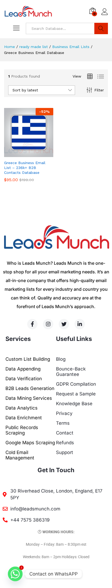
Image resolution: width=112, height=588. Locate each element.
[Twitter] (64, 324)
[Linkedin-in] (79, 324)
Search (101, 28)
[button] (22, 153)
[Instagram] (48, 324)
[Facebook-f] (32, 324)
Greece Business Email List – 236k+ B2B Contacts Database (24, 168)
